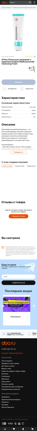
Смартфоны (6, 397)
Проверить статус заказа (10, 363)
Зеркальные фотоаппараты (11, 399)
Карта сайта (6, 381)
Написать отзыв (18, 216)
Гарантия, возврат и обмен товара (13, 371)
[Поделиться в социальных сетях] (22, 89)
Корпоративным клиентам (11, 389)
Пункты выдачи (7, 361)
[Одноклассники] (7, 412)
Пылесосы (5, 402)
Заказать (18, 82)
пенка (33, 110)
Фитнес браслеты (8, 407)
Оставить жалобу (8, 384)
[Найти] (30, 2)
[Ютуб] (10, 412)
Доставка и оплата (8, 366)
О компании (6, 376)
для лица (32, 107)
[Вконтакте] (3, 412)
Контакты (5, 374)
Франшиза (5, 379)
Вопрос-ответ (6, 369)
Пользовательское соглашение (12, 387)
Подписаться (18, 283)
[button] (3, 306)
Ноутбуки (5, 405)
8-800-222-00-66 (9, 349)
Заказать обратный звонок (12, 353)
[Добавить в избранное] (5, 89)
